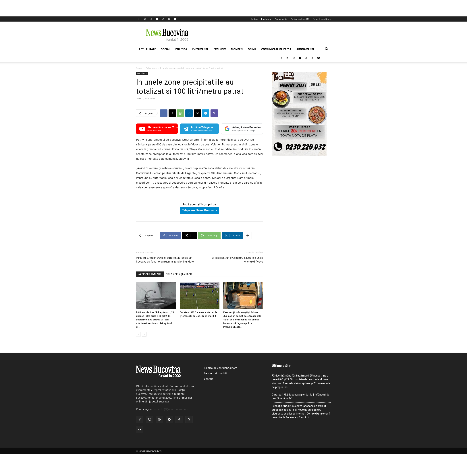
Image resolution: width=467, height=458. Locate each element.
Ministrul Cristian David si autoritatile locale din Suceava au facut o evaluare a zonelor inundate (165, 259)
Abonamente (281, 19)
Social (165, 49)
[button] (326, 49)
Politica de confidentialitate (220, 368)
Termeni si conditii (215, 373)
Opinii (252, 49)
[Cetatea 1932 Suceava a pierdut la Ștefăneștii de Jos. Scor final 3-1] (199, 295)
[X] (169, 19)
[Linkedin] (189, 113)
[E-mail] (197, 113)
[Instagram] (145, 19)
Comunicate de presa (276, 49)
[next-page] (144, 334)
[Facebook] (139, 19)
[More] (248, 235)
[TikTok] (163, 19)
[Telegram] (157, 19)
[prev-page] (138, 334)
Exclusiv (220, 49)
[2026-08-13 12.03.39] (299, 155)
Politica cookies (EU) (299, 19)
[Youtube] (175, 19)
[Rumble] (151, 19)
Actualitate (147, 49)
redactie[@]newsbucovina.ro (171, 409)
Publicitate (266, 19)
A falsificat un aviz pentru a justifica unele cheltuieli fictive (237, 259)
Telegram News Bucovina (199, 210)
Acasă (139, 67)
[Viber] (214, 113)
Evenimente (200, 49)
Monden (237, 49)
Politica (181, 49)
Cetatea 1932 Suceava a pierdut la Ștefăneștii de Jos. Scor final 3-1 (300, 396)
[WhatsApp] (180, 113)
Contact (254, 19)
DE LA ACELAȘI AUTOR (179, 274)
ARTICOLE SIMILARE (149, 274)
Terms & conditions (322, 19)
